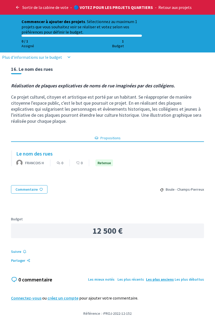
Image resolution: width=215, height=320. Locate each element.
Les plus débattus (189, 279)
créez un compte (62, 298)
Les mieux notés (101, 279)
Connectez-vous (26, 298)
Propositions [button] (110, 138)
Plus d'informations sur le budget (32, 57)
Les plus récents (130, 279)
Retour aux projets (175, 7)
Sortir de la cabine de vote (45, 7)
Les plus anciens (160, 279)
